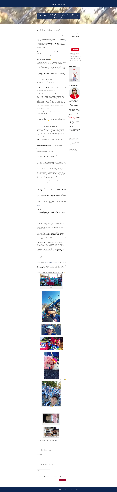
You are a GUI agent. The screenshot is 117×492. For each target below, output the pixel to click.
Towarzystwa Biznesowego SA (57, 263)
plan (74, 142)
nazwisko (73, 142)
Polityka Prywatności (76, 489)
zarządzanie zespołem (73, 149)
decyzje (78, 138)
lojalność (69, 141)
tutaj (65, 40)
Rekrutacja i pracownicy (60, 1)
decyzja (76, 138)
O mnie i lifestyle (75, 1)
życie (78, 150)
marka (72, 141)
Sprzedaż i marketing (52, 1)
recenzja (70, 144)
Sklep (64, 4)
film (78, 139)
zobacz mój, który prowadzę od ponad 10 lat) (52, 262)
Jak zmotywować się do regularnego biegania (74, 118)
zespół (75, 150)
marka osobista (74, 141)
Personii (49, 203)
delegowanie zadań (73, 139)
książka (77, 140)
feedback (77, 139)
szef (77, 146)
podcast (77, 142)
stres (74, 146)
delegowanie (70, 139)
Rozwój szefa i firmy (69, 1)
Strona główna (41, 1)
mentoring (70, 142)
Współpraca (54, 4)
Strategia (46, 1)
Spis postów (60, 4)
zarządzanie (72, 148)
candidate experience (73, 138)
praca (73, 143)
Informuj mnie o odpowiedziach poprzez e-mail (45, 464)
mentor (77, 141)
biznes (70, 138)
